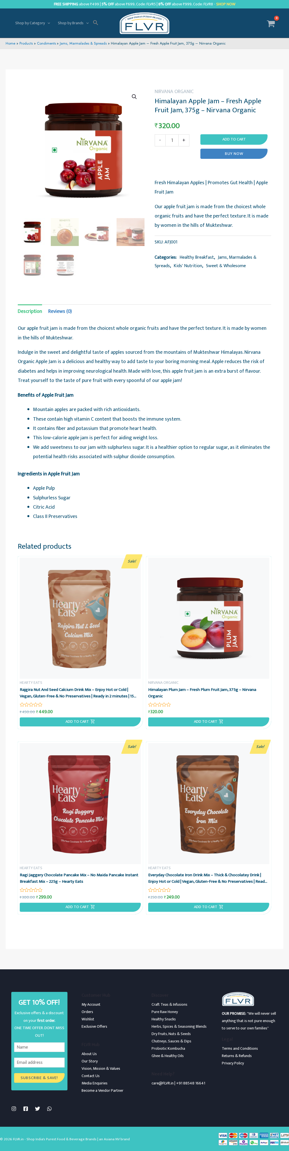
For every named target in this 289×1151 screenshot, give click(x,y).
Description (30, 311)
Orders (87, 1012)
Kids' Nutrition (188, 266)
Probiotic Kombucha (168, 1048)
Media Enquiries (95, 1083)
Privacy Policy (233, 1063)
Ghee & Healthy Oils (168, 1056)
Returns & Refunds (237, 1056)
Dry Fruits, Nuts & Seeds (171, 1034)
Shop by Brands (71, 23)
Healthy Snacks (164, 1019)
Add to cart (234, 139)
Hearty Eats (31, 682)
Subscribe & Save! (39, 1078)
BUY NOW (234, 153)
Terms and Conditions (240, 1048)
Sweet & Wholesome (226, 266)
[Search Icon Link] (95, 23)
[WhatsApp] (49, 1108)
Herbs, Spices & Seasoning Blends (179, 1026)
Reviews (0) (60, 311)
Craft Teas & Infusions (169, 1004)
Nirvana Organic (174, 91)
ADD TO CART (77, 721)
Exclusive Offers (94, 1026)
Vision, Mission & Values (101, 1068)
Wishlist (88, 1019)
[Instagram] (13, 1108)
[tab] (30, 311)
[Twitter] (37, 1108)
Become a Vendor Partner (102, 1090)
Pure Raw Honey (165, 1012)
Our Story (90, 1061)
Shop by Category (30, 23)
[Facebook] (25, 1108)
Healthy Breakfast (196, 257)
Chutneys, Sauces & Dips (171, 1041)
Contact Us (91, 1076)
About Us (89, 1054)
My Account (91, 1004)
